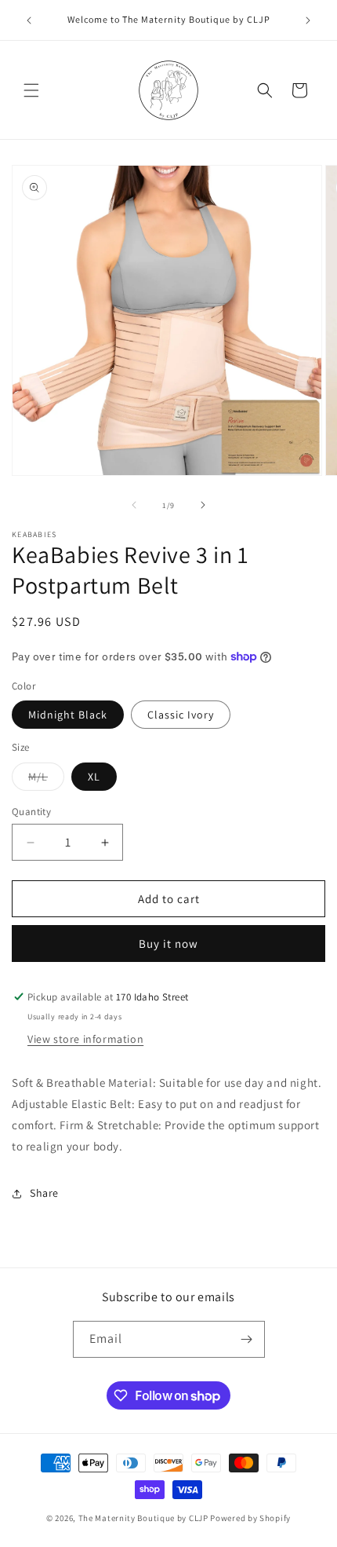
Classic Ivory (180, 715)
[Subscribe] (247, 1339)
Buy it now (168, 943)
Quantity (31, 811)
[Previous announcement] (29, 20)
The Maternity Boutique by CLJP (143, 1517)
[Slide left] (134, 505)
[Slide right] (203, 505)
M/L (46, 780)
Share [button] (44, 1193)
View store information (85, 1039)
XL (94, 777)
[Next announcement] (308, 20)
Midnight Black (67, 715)
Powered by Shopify (250, 1517)
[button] (31, 90)
